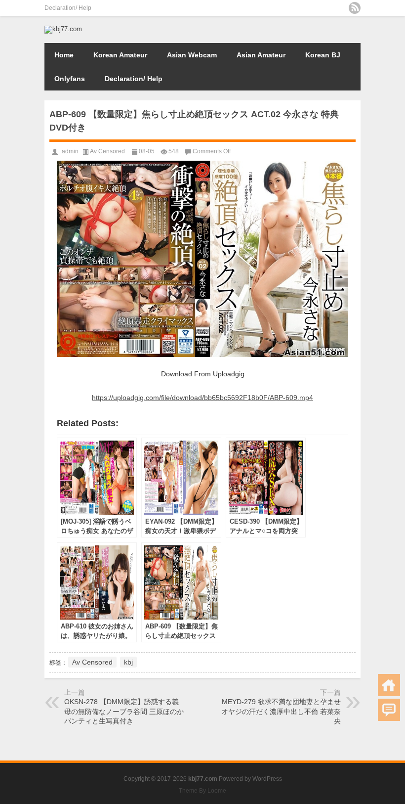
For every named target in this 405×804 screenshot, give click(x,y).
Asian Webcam (192, 55)
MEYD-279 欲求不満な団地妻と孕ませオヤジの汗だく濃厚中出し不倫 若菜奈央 (281, 711)
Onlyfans (69, 79)
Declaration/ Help (67, 7)
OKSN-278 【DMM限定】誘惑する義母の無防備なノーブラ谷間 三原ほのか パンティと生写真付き (124, 711)
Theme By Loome (202, 790)
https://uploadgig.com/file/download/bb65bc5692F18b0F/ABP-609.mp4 (202, 398)
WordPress (267, 778)
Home (64, 55)
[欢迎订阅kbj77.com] (355, 8)
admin (70, 151)
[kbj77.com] (63, 29)
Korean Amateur (120, 55)
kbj (128, 662)
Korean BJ (322, 55)
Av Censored (107, 151)
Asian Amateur (261, 55)
